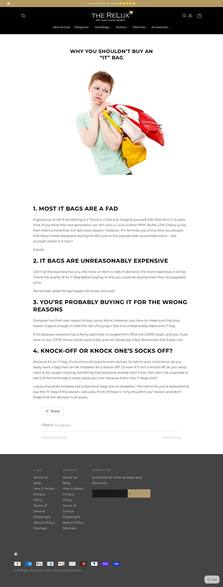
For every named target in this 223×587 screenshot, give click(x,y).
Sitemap (40, 528)
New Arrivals (61, 27)
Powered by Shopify (67, 570)
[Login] (190, 16)
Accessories (160, 27)
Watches (139, 27)
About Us (40, 477)
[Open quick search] (23, 16)
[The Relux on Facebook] (8, 3)
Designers (81, 27)
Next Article (172, 437)
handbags (63, 425)
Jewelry (121, 27)
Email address (105, 490)
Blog (37, 483)
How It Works (44, 489)
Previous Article (54, 437)
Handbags (102, 27)
